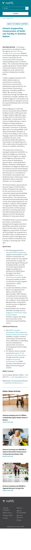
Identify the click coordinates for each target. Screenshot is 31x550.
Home (4, 18)
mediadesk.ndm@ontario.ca (13, 383)
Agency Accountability (21, 512)
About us (20, 508)
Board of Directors (20, 516)
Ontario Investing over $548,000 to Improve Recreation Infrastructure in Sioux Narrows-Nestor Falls (14, 452)
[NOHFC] (8, 2)
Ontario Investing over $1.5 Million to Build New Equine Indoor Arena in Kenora (15, 417)
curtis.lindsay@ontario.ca (19, 377)
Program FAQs (7, 515)
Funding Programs (6, 509)
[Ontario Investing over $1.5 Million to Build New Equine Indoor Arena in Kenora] (15, 403)
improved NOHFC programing (16, 252)
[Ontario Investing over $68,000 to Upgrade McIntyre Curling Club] (15, 472)
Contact (5, 518)
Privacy (19, 520)
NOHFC (11, 330)
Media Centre (10, 18)
